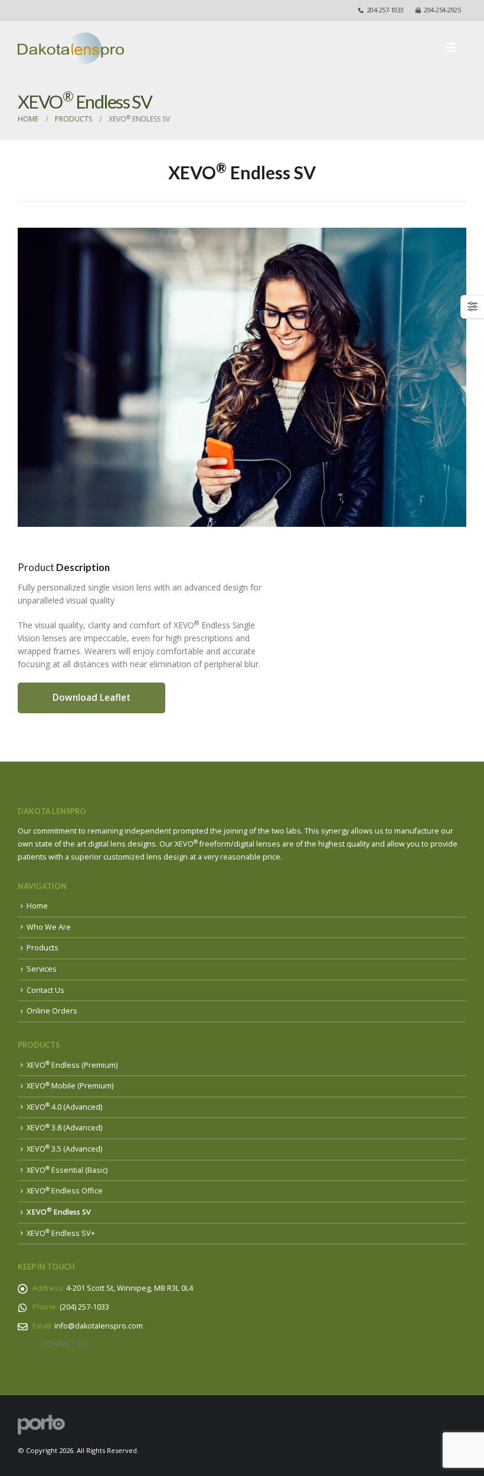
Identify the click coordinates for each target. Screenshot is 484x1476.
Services (42, 969)
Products (42, 948)
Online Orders (52, 1011)
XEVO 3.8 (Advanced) (64, 1128)
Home (37, 906)
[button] (454, 48)
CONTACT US (64, 1343)
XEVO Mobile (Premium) (70, 1086)
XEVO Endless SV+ (61, 1233)
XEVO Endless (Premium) (72, 1065)
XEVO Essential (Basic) (67, 1170)
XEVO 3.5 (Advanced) (64, 1149)
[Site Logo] (71, 48)
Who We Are (49, 927)
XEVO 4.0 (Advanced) (64, 1107)
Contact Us (45, 990)
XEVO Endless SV (59, 1212)
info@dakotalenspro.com (98, 1326)
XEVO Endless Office (65, 1191)
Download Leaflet (91, 697)
